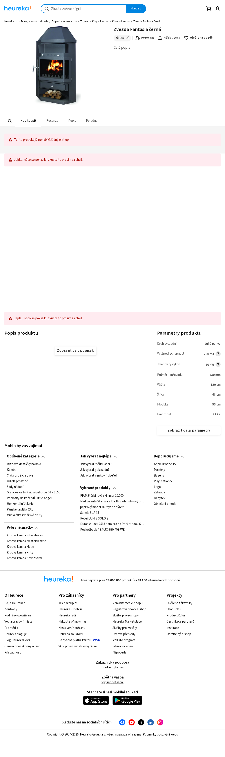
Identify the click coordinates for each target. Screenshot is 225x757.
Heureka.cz (10, 21)
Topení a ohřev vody (64, 21)
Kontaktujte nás (113, 667)
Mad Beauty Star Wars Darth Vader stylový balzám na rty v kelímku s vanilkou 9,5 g (112, 501)
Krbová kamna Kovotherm (24, 558)
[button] (28, 121)
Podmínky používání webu (160, 734)
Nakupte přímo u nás (72, 621)
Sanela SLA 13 (89, 513)
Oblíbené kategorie (23, 456)
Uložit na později (202, 38)
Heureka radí (67, 615)
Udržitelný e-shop (179, 634)
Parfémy (159, 470)
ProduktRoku (176, 615)
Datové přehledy (123, 634)
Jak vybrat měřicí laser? (96, 464)
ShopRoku (174, 609)
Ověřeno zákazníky (179, 603)
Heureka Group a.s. (93, 734)
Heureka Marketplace (127, 621)
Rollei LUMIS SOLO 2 (94, 518)
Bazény (159, 475)
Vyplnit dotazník (112, 682)
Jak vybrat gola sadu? (94, 470)
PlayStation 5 (163, 481)
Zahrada (159, 492)
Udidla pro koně (17, 481)
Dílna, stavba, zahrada (34, 21)
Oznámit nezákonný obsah (22, 646)
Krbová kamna (121, 21)
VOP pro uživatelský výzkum (77, 646)
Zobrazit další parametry (188, 430)
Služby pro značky (124, 628)
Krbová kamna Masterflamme (26, 541)
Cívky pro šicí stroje (20, 475)
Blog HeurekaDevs (17, 640)
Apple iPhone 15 (165, 464)
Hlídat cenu (172, 38)
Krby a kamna (100, 21)
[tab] (28, 121)
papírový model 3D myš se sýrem (102, 507)
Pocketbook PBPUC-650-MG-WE (102, 530)
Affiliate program (123, 640)
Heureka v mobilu (70, 609)
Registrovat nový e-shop (129, 609)
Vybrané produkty (95, 488)
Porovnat (147, 38)
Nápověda (119, 652)
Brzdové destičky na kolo (24, 464)
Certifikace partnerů (180, 621)
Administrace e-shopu (127, 603)
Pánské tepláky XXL (20, 509)
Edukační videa (122, 646)
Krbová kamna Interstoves (25, 535)
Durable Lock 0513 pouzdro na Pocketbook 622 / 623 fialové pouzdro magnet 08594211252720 (112, 524)
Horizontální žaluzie (20, 504)
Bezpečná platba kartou (74, 640)
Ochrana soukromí (70, 634)
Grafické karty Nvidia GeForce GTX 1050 (33, 492)
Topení (84, 21)
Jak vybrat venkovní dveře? (98, 475)
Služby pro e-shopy (125, 615)
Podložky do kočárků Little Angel (29, 498)
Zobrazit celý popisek (75, 350)
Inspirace (173, 628)
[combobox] (83, 8)
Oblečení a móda (165, 504)
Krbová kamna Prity (20, 552)
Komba (11, 470)
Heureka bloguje (15, 634)
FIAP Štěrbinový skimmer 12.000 (101, 496)
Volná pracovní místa (18, 621)
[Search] (10, 121)
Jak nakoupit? (67, 603)
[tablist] (90, 121)
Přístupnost (12, 652)
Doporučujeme (166, 456)
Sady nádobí (15, 487)
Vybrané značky (20, 527)
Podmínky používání (17, 615)
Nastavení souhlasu (71, 628)
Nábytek (159, 498)
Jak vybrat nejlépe (95, 456)
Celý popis (122, 47)
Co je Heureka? (14, 603)
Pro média (11, 628)
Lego (157, 487)
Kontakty (10, 609)
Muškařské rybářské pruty (24, 515)
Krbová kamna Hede (20, 547)
